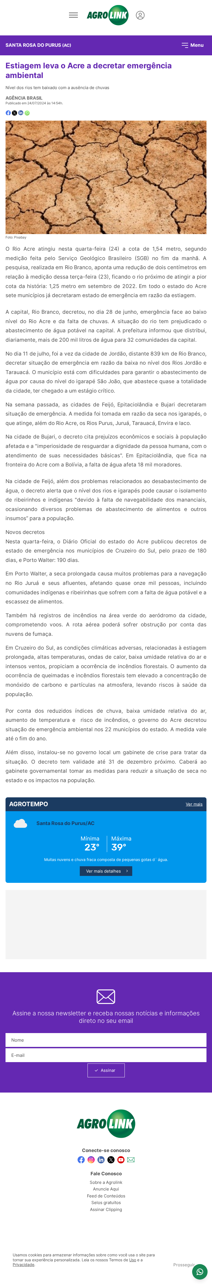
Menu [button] (196, 45)
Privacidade (23, 1264)
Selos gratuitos (106, 1202)
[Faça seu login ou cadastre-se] (140, 15)
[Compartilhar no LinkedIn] (20, 113)
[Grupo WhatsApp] (200, 1272)
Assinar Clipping (106, 1209)
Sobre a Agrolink (106, 1182)
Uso (132, 1260)
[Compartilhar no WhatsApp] (27, 113)
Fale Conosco (106, 1173)
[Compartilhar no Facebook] (8, 113)
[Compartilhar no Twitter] (14, 113)
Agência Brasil (24, 98)
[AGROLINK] (107, 15)
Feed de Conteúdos (106, 1196)
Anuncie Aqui (106, 1189)
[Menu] (73, 15)
